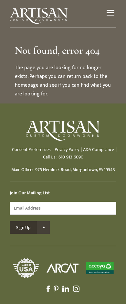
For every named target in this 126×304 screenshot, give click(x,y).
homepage (26, 85)
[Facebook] (48, 289)
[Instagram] (76, 289)
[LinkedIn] (65, 289)
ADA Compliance (98, 149)
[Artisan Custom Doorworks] (39, 16)
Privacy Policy (67, 149)
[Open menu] (110, 12)
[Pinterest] (56, 289)
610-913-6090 (70, 157)
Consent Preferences (31, 149)
